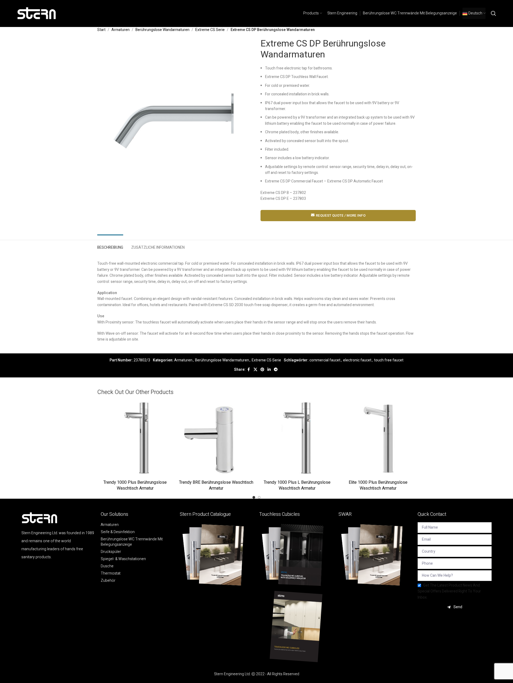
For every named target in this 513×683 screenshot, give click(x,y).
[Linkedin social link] (269, 369)
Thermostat (111, 573)
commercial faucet (324, 360)
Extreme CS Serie (210, 30)
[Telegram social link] (275, 369)
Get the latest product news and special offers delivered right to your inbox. (449, 591)
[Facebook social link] (249, 369)
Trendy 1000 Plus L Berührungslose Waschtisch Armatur (297, 485)
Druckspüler (111, 552)
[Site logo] (37, 13)
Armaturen (120, 30)
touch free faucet (388, 360)
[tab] (110, 246)
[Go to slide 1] (253, 497)
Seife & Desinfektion (118, 532)
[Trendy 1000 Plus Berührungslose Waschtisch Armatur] (135, 439)
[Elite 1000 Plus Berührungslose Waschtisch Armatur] (378, 439)
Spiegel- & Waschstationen (123, 559)
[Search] (493, 13)
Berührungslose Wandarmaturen (162, 30)
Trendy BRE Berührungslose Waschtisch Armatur (216, 485)
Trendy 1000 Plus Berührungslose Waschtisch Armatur (135, 485)
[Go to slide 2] (259, 497)
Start (101, 30)
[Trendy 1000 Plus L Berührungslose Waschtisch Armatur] (297, 439)
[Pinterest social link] (262, 369)
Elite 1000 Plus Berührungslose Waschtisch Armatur (378, 485)
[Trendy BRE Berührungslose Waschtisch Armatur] (216, 439)
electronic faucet (357, 360)
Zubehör (108, 580)
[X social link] (255, 369)
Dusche (107, 566)
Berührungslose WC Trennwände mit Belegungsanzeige (132, 542)
